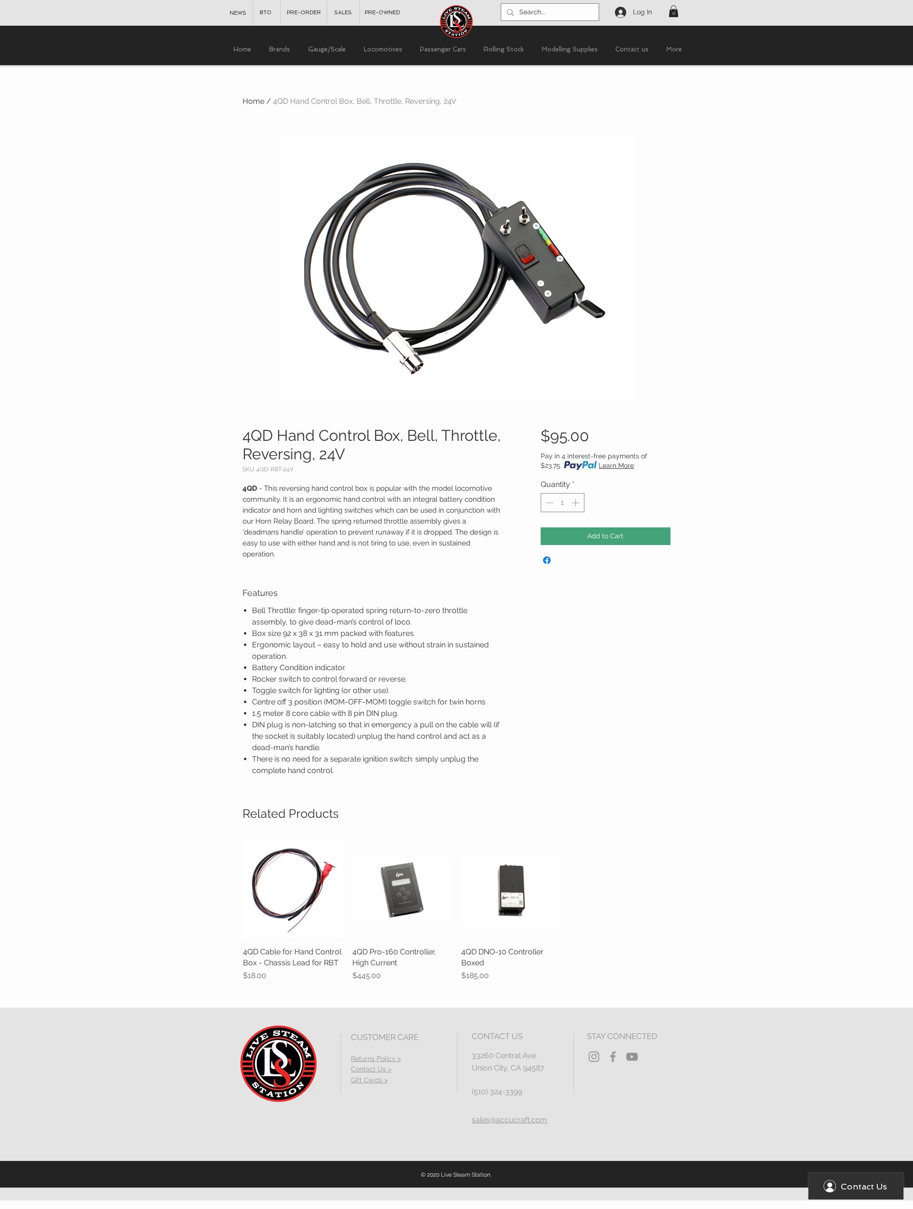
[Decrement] (548, 503)
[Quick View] (293, 890)
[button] (674, 11)
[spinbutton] (562, 503)
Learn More (616, 465)
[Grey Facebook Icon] (613, 1057)
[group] (456, 910)
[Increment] (576, 503)
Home (253, 101)
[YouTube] (632, 1057)
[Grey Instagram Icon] (594, 1057)
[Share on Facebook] (547, 560)
